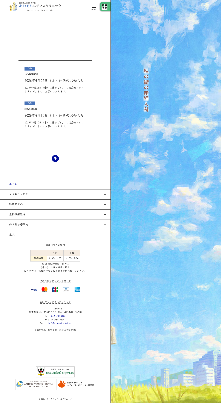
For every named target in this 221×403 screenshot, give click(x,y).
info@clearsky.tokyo (59, 323)
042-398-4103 (58, 316)
